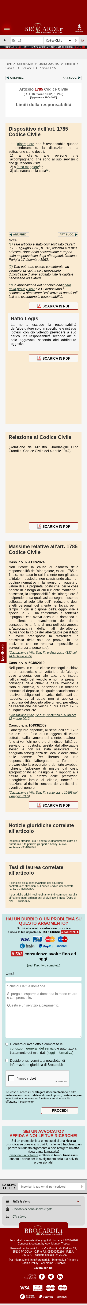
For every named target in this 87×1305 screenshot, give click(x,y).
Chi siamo (47, 1263)
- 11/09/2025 (41, 886)
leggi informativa (60, 1052)
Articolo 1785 (48, 68)
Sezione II (28, 68)
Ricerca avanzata (82, 40)
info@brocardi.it (40, 1259)
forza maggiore (28, 167)
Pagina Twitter (51, 1275)
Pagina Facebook (42, 1275)
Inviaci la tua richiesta (23, 1155)
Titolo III (70, 63)
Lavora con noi (43, 1267)
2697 (31, 289)
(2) (40, 165)
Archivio (60, 1263)
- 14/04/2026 (43, 898)
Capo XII (10, 68)
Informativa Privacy (64, 1259)
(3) (47, 169)
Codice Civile (25, 63)
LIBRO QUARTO (49, 63)
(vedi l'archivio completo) (43, 965)
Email (9, 973)
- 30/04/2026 (43, 844)
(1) (13, 142)
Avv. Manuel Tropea (57, 1243)
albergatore (25, 144)
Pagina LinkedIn (60, 1275)
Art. (17, 77)
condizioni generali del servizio (33, 1048)
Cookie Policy (30, 1263)
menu (7, 28)
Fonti (8, 63)
